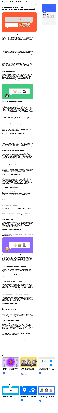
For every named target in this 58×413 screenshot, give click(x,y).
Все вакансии (45, 23)
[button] (53, 378)
